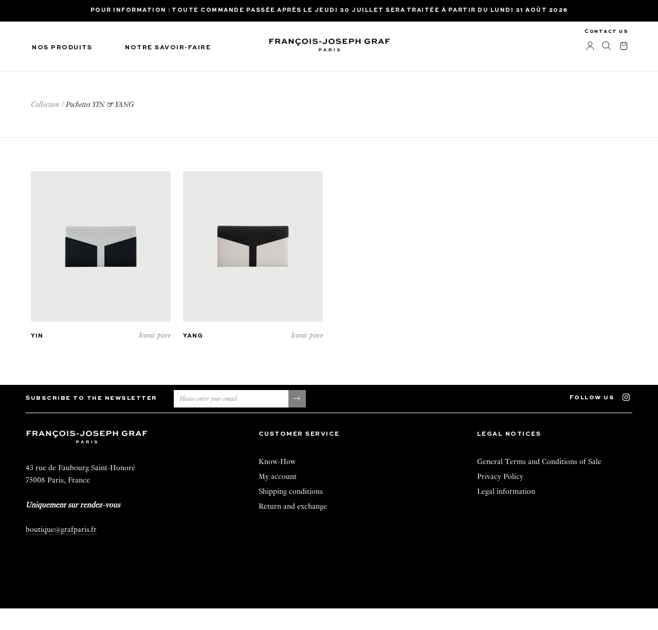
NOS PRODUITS (62, 48)
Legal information (506, 491)
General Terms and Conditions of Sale (539, 461)
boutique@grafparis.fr (61, 529)
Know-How (277, 461)
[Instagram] (631, 396)
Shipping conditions (291, 491)
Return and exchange (293, 506)
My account (278, 476)
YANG (193, 336)
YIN (37, 336)
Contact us (606, 31)
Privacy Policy (500, 476)
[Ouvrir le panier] (623, 46)
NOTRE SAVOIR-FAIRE (168, 48)
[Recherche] (606, 46)
